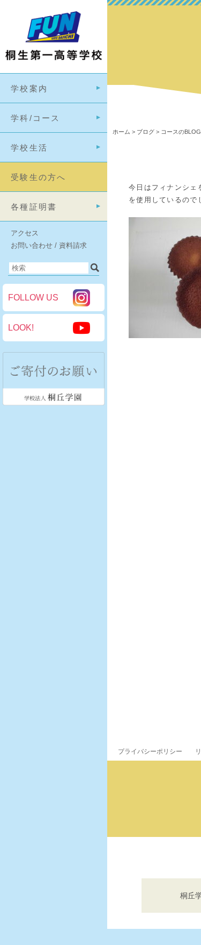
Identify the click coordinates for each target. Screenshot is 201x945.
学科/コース (36, 118)
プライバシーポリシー (150, 751)
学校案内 (29, 88)
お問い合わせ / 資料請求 (49, 245)
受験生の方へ (38, 177)
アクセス (25, 233)
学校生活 (29, 147)
